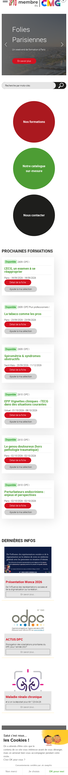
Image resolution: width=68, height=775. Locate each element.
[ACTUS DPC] (27, 620)
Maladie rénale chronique (24, 697)
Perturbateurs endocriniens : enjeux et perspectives (24, 493)
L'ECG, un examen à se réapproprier (19, 270)
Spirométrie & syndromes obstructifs (22, 357)
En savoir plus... (28, 594)
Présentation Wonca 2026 (24, 582)
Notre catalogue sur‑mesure (34, 168)
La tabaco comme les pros (22, 314)
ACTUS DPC (14, 639)
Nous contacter (34, 215)
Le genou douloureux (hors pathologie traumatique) (23, 448)
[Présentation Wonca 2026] (27, 559)
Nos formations (34, 122)
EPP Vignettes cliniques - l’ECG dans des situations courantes (26, 402)
